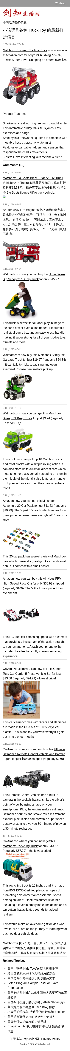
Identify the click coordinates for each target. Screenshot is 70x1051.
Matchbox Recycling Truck (20, 846)
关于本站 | (16, 1038)
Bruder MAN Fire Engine (19, 209)
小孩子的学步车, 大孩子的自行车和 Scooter (36, 1011)
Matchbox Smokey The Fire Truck (25, 50)
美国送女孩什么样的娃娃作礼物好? (30, 1016)
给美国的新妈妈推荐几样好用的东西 (31, 973)
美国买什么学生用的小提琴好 (26, 1021)
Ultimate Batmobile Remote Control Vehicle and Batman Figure (34, 754)
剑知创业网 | (32, 1038)
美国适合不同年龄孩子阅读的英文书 (31, 978)
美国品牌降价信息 (15, 22)
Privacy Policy (50, 1038)
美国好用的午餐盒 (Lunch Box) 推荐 (31, 1007)
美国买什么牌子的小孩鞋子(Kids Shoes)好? (36, 1002)
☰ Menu (60, 3)
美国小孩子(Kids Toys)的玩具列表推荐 (32, 968)
